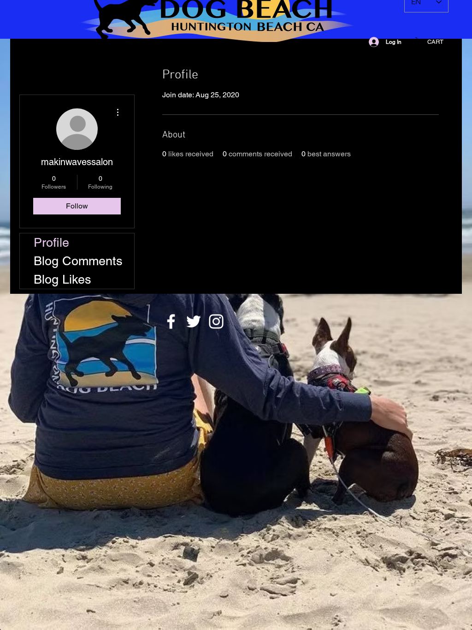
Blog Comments (78, 261)
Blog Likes (62, 279)
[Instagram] (216, 321)
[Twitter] (193, 321)
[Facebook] (171, 321)
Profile (51, 242)
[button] (435, 41)
